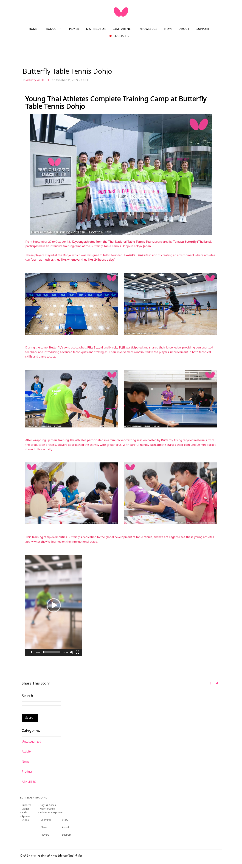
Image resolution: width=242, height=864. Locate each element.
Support (203, 29)
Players (45, 835)
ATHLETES (44, 80)
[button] (54, 605)
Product (51, 29)
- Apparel (25, 816)
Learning (46, 820)
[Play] (31, 652)
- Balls (23, 812)
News (168, 29)
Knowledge (148, 29)
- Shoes (24, 820)
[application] (53, 605)
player (74, 29)
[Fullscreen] (77, 652)
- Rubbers (25, 805)
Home (33, 29)
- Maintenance (46, 809)
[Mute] (72, 652)
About (184, 29)
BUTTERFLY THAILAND (33, 798)
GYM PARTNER (122, 29)
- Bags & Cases (47, 805)
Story (65, 820)
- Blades (24, 809)
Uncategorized (31, 742)
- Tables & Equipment (50, 812)
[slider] (51, 652)
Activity (31, 80)
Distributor (96, 29)
